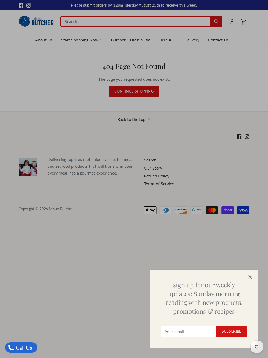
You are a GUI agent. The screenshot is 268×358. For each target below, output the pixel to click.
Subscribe (231, 331)
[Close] (250, 277)
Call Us (23, 347)
